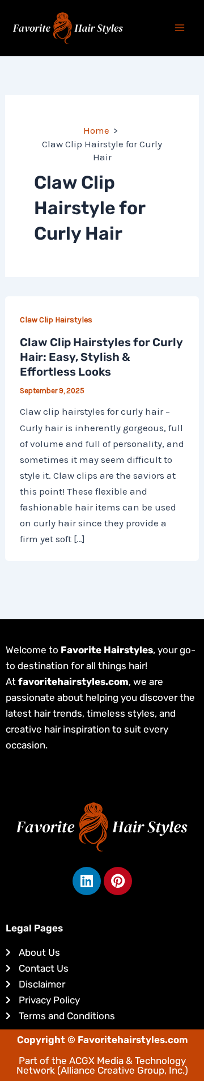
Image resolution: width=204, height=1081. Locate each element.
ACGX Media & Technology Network (101, 1065)
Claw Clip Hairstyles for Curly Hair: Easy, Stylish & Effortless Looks (101, 356)
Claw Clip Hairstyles (56, 320)
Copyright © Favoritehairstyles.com (102, 1039)
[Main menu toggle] (180, 28)
